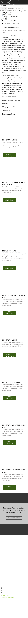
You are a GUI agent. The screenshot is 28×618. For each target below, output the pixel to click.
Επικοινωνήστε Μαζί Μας (14, 517)
